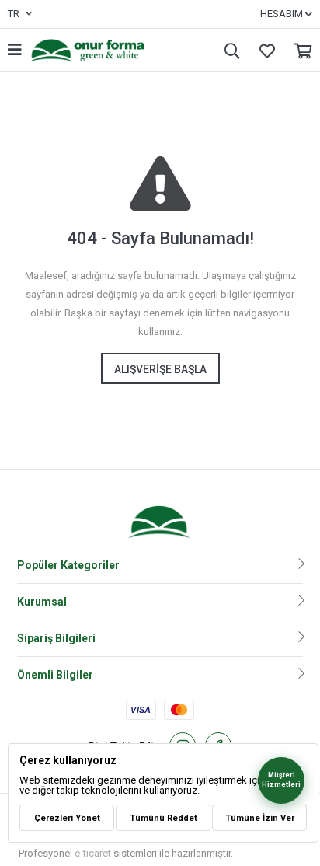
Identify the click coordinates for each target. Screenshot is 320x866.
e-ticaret (93, 853)
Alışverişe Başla (160, 369)
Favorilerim (263, 50)
